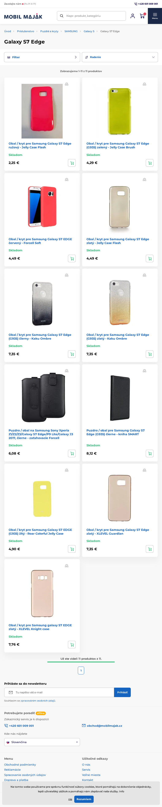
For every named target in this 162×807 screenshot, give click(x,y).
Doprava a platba (16, 780)
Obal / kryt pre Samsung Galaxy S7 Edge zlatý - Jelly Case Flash (117, 241)
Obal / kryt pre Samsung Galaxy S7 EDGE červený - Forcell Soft (40, 241)
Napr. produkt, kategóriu (83, 15)
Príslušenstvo (25, 31)
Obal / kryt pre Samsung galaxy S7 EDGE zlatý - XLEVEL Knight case (40, 627)
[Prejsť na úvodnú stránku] (23, 16)
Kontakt (87, 780)
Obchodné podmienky (20, 764)
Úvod (7, 31)
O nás (86, 764)
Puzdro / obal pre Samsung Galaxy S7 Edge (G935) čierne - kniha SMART (115, 432)
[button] (155, 16)
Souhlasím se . (30, 700)
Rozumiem (84, 799)
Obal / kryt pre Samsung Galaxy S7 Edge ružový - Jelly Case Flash (40, 145)
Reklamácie (12, 769)
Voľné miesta (91, 775)
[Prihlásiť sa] (132, 16)
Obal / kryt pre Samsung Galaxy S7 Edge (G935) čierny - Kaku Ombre (40, 336)
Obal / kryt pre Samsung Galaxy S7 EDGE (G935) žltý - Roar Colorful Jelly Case (40, 531)
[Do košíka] (72, 162)
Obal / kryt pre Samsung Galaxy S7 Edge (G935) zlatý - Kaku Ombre (117, 336)
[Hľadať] (61, 16)
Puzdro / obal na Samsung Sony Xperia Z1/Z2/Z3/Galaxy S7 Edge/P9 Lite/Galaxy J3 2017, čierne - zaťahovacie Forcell (41, 434)
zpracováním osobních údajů (38, 700)
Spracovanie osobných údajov (25, 775)
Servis (86, 769)
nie (70, 799)
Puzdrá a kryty (49, 31)
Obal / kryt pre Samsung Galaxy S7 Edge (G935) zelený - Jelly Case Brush (117, 145)
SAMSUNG (71, 31)
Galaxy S (89, 31)
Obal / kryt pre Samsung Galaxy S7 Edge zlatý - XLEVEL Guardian (117, 531)
